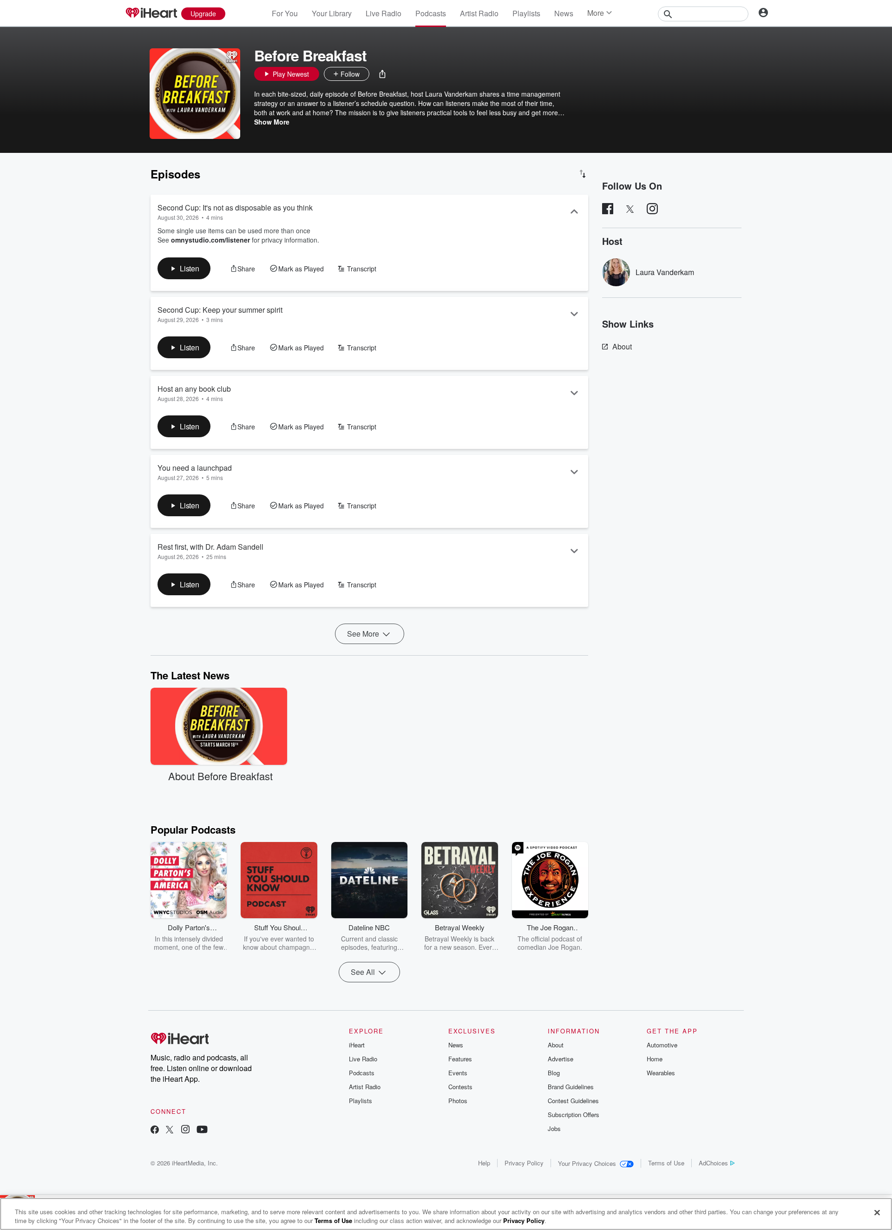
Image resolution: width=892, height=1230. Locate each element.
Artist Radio (479, 13)
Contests (460, 1086)
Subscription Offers (573, 1114)
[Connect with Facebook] (155, 1130)
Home (654, 1058)
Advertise (560, 1058)
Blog (554, 1072)
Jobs (554, 1128)
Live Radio (383, 13)
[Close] (877, 1213)
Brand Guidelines (571, 1086)
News (563, 13)
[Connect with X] (169, 1130)
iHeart (357, 1044)
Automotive (662, 1044)
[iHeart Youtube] (202, 1130)
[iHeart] (151, 13)
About (622, 346)
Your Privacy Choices (587, 1163)
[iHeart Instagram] (185, 1130)
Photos (457, 1100)
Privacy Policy (524, 1162)
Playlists (526, 13)
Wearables (661, 1072)
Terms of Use (666, 1162)
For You (285, 13)
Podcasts (430, 13)
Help (484, 1162)
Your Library (332, 13)
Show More (271, 121)
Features (460, 1058)
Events (457, 1072)
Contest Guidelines (573, 1100)
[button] (382, 74)
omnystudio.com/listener (210, 239)
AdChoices (713, 1162)
